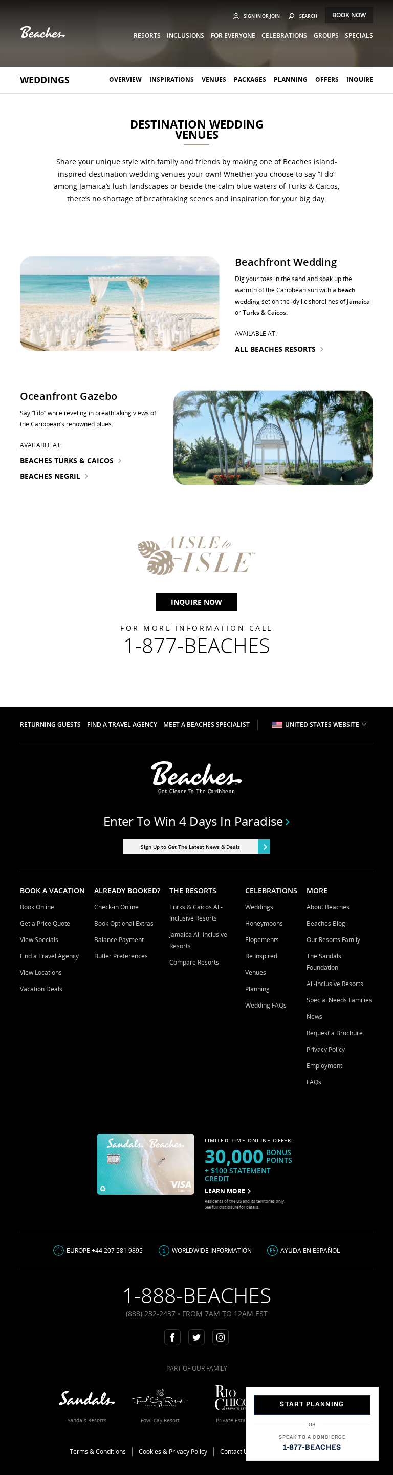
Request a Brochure (335, 1033)
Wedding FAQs (266, 1005)
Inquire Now (196, 602)
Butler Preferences (121, 956)
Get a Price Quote (45, 923)
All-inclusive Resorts (335, 983)
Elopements (262, 939)
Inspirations (171, 79)
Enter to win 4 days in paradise (193, 821)
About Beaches (328, 907)
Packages (250, 79)
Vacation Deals (41, 989)
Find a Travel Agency (49, 956)
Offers (327, 79)
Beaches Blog (326, 923)
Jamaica (358, 301)
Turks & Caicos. (265, 312)
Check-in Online (116, 907)
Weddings (45, 80)
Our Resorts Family (333, 939)
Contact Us (235, 1451)
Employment (324, 1065)
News (314, 1016)
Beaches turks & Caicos (67, 460)
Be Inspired (261, 956)
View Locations (41, 972)
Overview (125, 79)
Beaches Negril (50, 476)
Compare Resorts (194, 962)
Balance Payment (119, 939)
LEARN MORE (225, 1191)
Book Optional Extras (124, 923)
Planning (291, 79)
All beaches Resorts (275, 349)
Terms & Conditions (98, 1451)
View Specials (39, 939)
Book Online (37, 907)
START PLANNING (312, 1404)
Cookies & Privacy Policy (173, 1451)
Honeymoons (264, 923)
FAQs (314, 1082)
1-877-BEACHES (312, 1447)
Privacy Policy (326, 1049)
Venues (214, 79)
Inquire (359, 79)
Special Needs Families (339, 1000)
